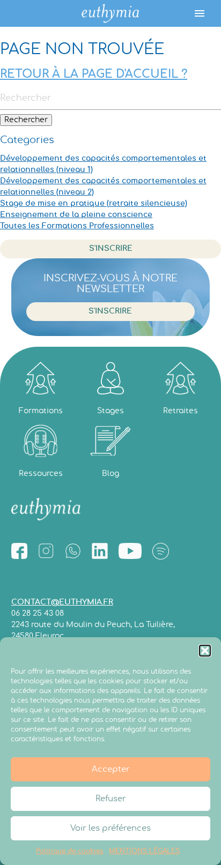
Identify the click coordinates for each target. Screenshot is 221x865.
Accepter (111, 769)
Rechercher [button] (26, 120)
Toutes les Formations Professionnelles (77, 226)
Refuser (110, 799)
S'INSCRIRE (110, 248)
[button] (205, 650)
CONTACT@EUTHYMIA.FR (62, 602)
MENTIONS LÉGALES (144, 851)
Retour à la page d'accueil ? (93, 74)
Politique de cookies (70, 851)
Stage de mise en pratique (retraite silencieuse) (93, 203)
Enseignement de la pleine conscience (76, 215)
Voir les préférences (110, 828)
